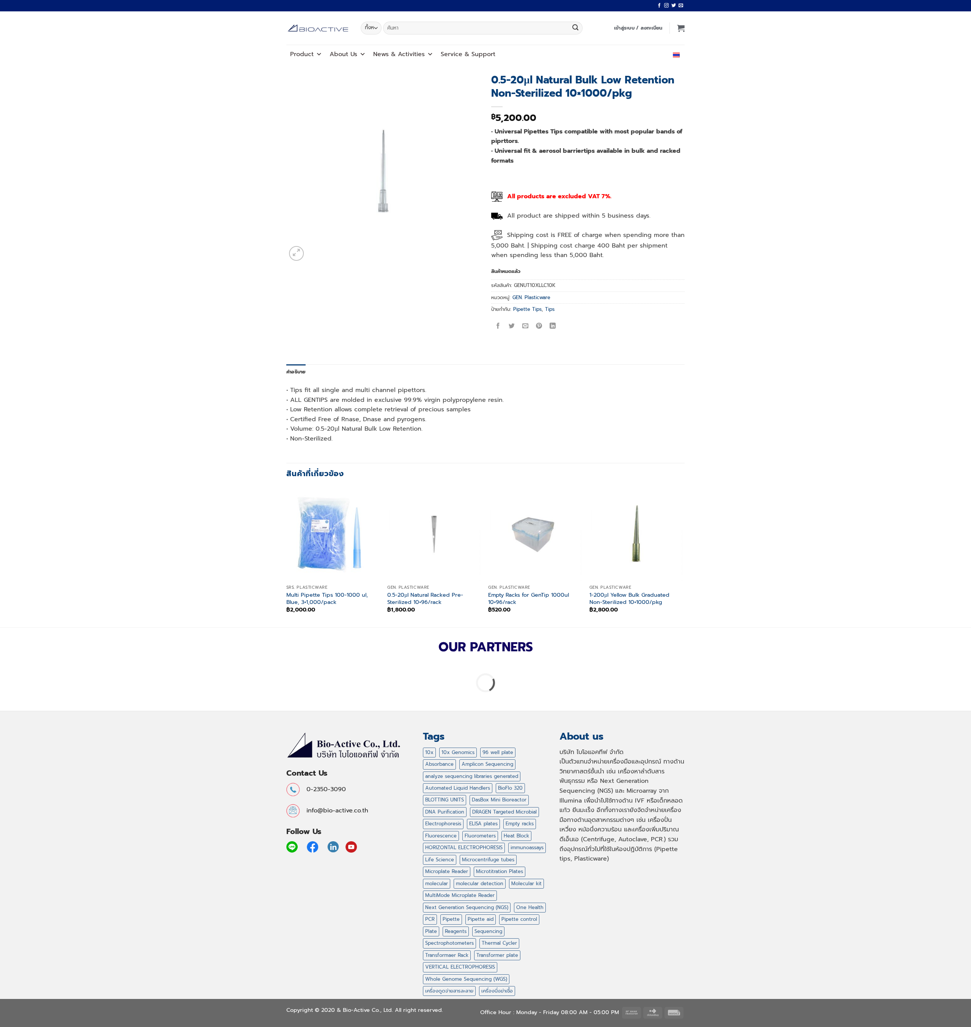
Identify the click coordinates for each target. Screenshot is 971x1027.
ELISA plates (483, 823)
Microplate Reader (446, 871)
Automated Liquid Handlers (457, 788)
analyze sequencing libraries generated (471, 776)
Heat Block (516, 835)
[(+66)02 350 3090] (654, 54)
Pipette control (519, 919)
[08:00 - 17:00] (637, 54)
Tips (550, 309)
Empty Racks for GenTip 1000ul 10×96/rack (528, 598)
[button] (638, 28)
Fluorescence (441, 835)
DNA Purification (444, 811)
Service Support (468, 54)
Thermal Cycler (499, 943)
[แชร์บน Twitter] (512, 326)
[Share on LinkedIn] (553, 326)
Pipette (451, 919)
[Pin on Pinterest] (539, 326)
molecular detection (479, 883)
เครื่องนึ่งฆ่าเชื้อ (497, 990)
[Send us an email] (681, 5)
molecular (436, 883)
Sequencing (488, 931)
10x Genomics (458, 752)
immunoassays (527, 847)
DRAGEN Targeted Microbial (504, 811)
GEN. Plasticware (531, 297)
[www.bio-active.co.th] (317, 28)
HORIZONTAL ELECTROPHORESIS (464, 847)
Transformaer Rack (446, 955)
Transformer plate (497, 955)
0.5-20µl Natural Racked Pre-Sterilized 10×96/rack (425, 598)
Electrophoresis (443, 823)
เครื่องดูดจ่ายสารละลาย (449, 990)
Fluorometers (480, 835)
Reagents (456, 931)
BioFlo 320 (510, 788)
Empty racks (520, 823)
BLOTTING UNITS (444, 799)
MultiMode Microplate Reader (460, 895)
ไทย (669, 54)
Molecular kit (526, 883)
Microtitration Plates (499, 871)
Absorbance (439, 764)
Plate (431, 931)
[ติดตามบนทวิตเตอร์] (673, 5)
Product (302, 54)
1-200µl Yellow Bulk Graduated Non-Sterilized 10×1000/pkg (629, 598)
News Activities (399, 54)
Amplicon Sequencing (487, 764)
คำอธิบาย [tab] (296, 371)
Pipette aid (480, 919)
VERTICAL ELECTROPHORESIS (460, 967)
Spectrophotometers (449, 943)
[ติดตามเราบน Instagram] (666, 5)
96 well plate (497, 752)
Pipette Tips (527, 309)
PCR (430, 919)
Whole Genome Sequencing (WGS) (466, 979)
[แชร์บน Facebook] (498, 326)
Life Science (439, 859)
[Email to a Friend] (525, 326)
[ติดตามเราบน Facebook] (659, 5)
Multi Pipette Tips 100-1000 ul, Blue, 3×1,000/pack (327, 598)
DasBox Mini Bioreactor (499, 799)
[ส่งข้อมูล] (575, 28)
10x (429, 752)
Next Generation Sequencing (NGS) (466, 907)
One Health (530, 907)
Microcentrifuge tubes (488, 859)
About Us (343, 54)
